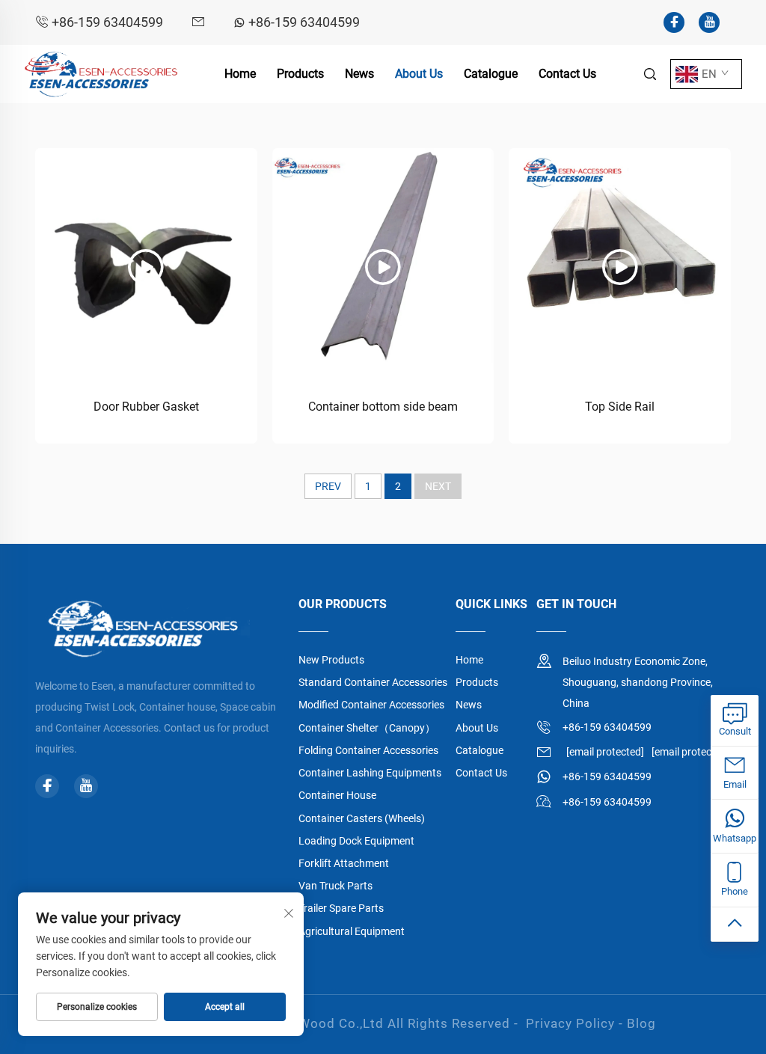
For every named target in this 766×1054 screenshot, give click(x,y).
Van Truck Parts (335, 886)
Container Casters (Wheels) (361, 818)
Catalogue (491, 74)
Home (240, 74)
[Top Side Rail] (620, 259)
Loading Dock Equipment (356, 841)
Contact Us (567, 74)
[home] (102, 73)
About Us (419, 74)
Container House (337, 795)
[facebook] (674, 22)
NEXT (438, 486)
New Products (331, 660)
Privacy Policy (570, 1023)
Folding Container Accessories (368, 750)
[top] (735, 924)
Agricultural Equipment (351, 931)
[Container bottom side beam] (383, 259)
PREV (328, 486)
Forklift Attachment (343, 863)
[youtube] (709, 22)
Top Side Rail (620, 406)
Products (300, 74)
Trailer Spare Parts (341, 908)
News (359, 74)
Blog (641, 1023)
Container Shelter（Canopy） (366, 728)
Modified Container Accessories (371, 705)
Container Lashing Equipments (369, 773)
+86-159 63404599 (107, 22)
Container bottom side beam (383, 406)
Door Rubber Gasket (146, 406)
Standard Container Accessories (372, 682)
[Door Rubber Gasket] (146, 259)
